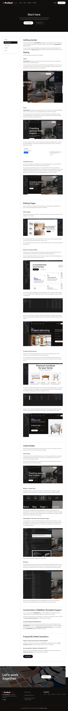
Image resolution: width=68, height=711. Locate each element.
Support (6, 47)
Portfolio (34, 2)
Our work (56, 676)
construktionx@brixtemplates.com (31, 618)
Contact (64, 694)
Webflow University (35, 49)
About (25, 2)
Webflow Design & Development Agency (44, 627)
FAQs (5, 50)
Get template (28, 22)
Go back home (39, 22)
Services (29, 2)
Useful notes (7, 45)
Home (20, 2)
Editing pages (7, 42)
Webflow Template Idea (28, 652)
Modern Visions (43, 708)
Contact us (61, 2)
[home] (9, 3)
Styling (5, 39)
